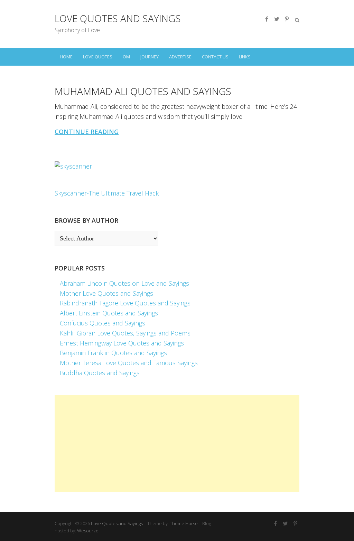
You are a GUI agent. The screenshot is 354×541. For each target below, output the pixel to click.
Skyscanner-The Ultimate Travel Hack (107, 193)
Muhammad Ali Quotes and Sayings (143, 91)
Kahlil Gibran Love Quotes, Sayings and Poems (125, 333)
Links (245, 57)
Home (66, 57)
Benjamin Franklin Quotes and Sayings (113, 353)
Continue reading (87, 131)
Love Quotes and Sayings (118, 18)
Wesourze (88, 531)
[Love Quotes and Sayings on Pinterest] (286, 19)
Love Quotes (97, 57)
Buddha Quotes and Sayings (100, 373)
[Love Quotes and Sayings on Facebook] (266, 19)
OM (126, 57)
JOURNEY (149, 57)
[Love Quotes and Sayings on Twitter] (276, 19)
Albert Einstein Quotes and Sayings (109, 313)
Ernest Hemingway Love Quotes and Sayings (122, 343)
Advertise (180, 57)
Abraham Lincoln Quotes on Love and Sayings (124, 283)
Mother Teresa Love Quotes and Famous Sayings (129, 363)
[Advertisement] (177, 443)
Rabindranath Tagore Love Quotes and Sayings (125, 303)
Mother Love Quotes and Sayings (106, 293)
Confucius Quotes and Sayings (102, 323)
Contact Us (215, 57)
